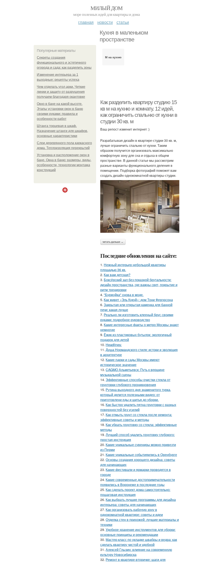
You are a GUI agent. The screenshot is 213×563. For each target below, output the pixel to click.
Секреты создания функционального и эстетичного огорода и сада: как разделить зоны (64, 62)
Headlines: (114, 344)
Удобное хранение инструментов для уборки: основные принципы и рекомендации (138, 532)
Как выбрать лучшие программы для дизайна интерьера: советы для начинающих (138, 502)
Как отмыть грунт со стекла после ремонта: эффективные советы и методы (136, 417)
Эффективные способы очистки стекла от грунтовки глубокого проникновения (135, 382)
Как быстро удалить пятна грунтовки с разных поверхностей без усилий (138, 407)
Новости (105, 22)
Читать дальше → (113, 241)
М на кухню (113, 57)
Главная (86, 22)
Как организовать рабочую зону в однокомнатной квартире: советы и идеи (131, 512)
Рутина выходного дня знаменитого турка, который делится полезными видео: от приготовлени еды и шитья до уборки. (135, 394)
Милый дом (106, 7)
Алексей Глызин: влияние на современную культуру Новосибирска (136, 552)
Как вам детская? (117, 274)
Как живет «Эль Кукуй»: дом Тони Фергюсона (138, 299)
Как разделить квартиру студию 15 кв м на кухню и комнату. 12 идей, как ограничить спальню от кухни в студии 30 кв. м (138, 112)
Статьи (122, 22)
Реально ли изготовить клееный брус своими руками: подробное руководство (136, 317)
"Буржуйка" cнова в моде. (124, 294)
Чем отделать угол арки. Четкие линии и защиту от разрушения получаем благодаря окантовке (61, 91)
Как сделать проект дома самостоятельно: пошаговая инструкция (135, 492)
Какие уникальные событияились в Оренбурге (141, 454)
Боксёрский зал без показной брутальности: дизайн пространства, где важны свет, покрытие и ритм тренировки (138, 284)
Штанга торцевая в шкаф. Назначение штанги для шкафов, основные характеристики (62, 131)
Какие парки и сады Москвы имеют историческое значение (130, 362)
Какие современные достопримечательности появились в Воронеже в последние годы (137, 482)
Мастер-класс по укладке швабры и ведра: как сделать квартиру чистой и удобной (138, 542)
